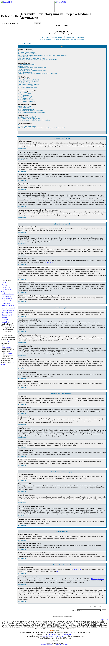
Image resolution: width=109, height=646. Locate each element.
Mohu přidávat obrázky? (25, 97)
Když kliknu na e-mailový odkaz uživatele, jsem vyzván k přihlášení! (37, 73)
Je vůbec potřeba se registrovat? (27, 52)
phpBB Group (49, 262)
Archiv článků (6, 287)
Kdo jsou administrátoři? (25, 106)
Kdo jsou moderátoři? (24, 107)
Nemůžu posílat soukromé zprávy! (27, 117)
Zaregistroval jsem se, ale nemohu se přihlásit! (31, 58)
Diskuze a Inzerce (8, 294)
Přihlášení (81, 39)
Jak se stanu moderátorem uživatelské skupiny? (31, 112)
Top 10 (4, 317)
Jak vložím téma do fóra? (25, 78)
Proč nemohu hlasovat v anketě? (27, 87)
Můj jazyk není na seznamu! (26, 69)
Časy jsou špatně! (23, 66)
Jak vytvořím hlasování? (25, 83)
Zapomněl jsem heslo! (24, 57)
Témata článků (7, 315)
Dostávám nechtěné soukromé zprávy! (29, 118)
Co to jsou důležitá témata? (26, 100)
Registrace (81, 37)
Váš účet (5, 319)
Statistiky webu (7, 312)
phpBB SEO (52, 644)
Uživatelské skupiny (70, 37)
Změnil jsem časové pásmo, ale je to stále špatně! (32, 67)
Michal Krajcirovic (66, 634)
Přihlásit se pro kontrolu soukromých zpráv (65, 39)
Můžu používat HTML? (24, 94)
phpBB (58, 616)
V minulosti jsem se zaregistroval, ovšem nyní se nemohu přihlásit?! (37, 60)
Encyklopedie (6, 296)
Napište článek (7, 298)
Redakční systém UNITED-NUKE (54, 636)
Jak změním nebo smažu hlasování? (28, 84)
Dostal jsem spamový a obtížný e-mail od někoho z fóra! (34, 120)
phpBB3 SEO (59, 644)
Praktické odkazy (8, 301)
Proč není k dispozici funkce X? (27, 126)
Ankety (4, 285)
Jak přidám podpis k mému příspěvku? (29, 81)
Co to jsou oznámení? (24, 98)
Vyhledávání (6, 322)
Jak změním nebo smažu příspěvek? (28, 80)
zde (8, 341)
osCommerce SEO (45, 644)
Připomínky (6, 303)
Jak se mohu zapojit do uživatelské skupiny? (30, 110)
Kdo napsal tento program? (26, 125)
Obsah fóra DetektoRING (25, 43)
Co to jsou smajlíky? (23, 95)
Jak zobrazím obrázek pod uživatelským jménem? (32, 70)
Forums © (104, 619)
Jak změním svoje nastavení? (26, 64)
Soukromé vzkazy (8, 310)
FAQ (43, 37)
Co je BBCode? (22, 92)
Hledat (48, 37)
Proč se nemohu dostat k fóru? (26, 86)
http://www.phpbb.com (97, 579)
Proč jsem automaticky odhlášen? (27, 54)
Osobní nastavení (46, 39)
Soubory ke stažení (8, 308)
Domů (4, 282)
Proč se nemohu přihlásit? (25, 51)
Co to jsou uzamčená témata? (26, 101)
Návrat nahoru (22, 149)
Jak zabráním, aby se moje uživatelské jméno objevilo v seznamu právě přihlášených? (43, 55)
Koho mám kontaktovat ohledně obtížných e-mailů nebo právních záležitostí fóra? (41, 128)
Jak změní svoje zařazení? (25, 72)
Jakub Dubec (52, 634)
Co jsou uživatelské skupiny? (26, 109)
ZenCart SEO (65, 644)
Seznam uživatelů (8, 305)
